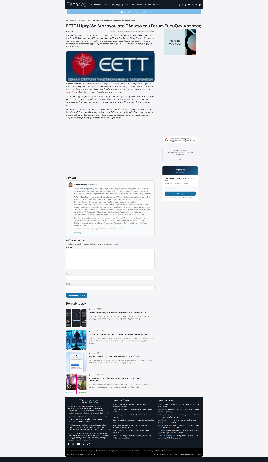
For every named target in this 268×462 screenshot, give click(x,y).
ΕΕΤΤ (148, 83)
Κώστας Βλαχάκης (148, 31)
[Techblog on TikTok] (196, 4)
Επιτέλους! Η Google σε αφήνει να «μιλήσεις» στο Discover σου (117, 312)
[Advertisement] (110, 147)
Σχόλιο (69, 248)
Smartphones (95, 5)
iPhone (132, 12)
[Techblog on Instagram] (185, 4)
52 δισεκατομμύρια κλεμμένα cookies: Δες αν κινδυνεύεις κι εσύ (118, 334)
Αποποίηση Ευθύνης (153, 451)
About (79, 454)
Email (68, 284)
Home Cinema (136, 5)
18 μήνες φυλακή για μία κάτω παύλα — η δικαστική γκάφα (115, 356)
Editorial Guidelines (166, 451)
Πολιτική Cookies (101, 451)
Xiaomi (149, 12)
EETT (129, 229)
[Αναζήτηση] (179, 4)
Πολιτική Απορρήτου (188, 197)
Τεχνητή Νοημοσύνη (120, 5)
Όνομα (69, 274)
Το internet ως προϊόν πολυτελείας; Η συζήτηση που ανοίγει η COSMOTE (117, 379)
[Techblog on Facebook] (182, 4)
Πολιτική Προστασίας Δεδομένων (85, 451)
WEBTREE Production (88, 454)
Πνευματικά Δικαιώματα (139, 451)
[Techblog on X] (193, 4)
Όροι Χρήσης (70, 451)
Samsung (140, 12)
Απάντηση (77, 233)
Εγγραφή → (180, 194)
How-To (106, 5)
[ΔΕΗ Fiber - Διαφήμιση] (180, 42)
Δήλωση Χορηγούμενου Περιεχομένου (119, 451)
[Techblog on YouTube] (189, 4)
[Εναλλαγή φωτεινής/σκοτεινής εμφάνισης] (200, 4)
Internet (148, 5)
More (155, 5)
